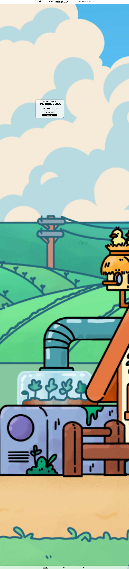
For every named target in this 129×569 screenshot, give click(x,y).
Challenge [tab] (45, 567)
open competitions (83, 1)
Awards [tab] (64, 567)
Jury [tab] (84, 567)
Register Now (50, 115)
